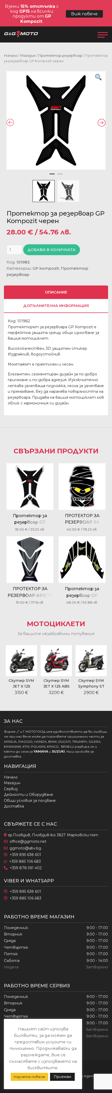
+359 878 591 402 (26, 868)
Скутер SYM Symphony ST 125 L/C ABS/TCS (91, 686)
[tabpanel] (56, 120)
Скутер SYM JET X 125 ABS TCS (56, 686)
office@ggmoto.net (28, 841)
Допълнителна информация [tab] (56, 305)
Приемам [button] (62, 1076)
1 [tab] (52, 176)
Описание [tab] (56, 292)
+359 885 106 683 (25, 861)
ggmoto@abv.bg (25, 848)
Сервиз (11, 789)
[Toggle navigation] (102, 34)
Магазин (27, 55)
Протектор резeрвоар (60, 55)
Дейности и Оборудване (28, 794)
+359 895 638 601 (25, 854)
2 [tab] (60, 176)
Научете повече (29, 1077)
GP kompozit (46, 268)
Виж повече (84, 13)
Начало (10, 55)
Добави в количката (52, 249)
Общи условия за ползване (30, 800)
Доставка (14, 806)
